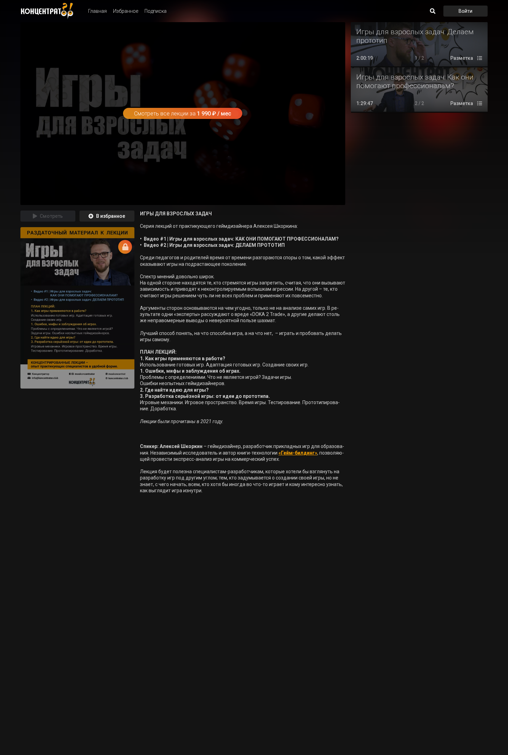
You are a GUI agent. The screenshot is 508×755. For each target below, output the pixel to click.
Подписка (155, 11)
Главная (97, 11)
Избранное (125, 11)
